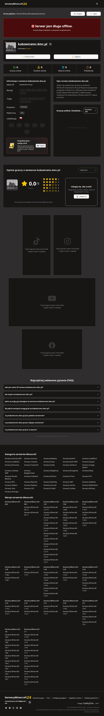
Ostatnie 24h (88, 111)
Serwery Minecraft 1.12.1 (31, 612)
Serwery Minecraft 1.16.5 (51, 573)
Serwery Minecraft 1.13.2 (12, 607)
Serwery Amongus (12, 492)
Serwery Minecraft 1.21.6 (51, 534)
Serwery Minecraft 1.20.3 (70, 524)
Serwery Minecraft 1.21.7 (51, 529)
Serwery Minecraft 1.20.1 (70, 534)
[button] (97, 4)
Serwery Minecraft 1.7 (32, 630)
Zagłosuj (77, 57)
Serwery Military (88, 488)
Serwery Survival (50, 485)
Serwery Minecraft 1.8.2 (12, 672)
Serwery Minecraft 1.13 (12, 602)
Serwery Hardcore (70, 465)
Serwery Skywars (30, 485)
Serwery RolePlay (50, 482)
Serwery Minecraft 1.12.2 (31, 607)
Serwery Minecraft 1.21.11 (51, 508)
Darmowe (24, 107)
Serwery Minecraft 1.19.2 (89, 519)
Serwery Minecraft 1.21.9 (51, 519)
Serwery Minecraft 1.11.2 (51, 607)
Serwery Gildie (49, 465)
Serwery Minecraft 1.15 (70, 568)
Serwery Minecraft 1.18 (12, 568)
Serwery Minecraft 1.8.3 (12, 667)
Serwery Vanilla (69, 485)
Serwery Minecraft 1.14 (90, 568)
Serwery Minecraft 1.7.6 (31, 657)
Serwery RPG (10, 482)
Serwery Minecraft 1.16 (51, 568)
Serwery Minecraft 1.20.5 (70, 513)
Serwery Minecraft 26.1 (32, 503)
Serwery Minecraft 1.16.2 (51, 589)
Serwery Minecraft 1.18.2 (12, 573)
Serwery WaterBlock (90, 485)
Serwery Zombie (69, 488)
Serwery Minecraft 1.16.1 (51, 594)
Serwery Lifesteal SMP (11, 472)
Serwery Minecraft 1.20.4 (70, 519)
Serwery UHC (29, 488)
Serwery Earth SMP (70, 462)
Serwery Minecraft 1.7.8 (31, 646)
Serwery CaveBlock (12, 462)
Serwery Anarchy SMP (13, 458)
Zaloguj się (82, 196)
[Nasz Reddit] (21, 708)
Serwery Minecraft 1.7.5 (31, 662)
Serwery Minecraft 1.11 (51, 602)
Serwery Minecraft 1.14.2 (89, 584)
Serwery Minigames (70, 471)
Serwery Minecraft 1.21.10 (51, 513)
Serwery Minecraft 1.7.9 (31, 641)
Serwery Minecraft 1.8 (12, 630)
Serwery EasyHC (88, 462)
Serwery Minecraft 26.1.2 (31, 508)
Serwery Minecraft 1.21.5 (51, 540)
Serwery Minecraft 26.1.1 (31, 513)
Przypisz (79, 14)
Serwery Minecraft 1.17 (32, 568)
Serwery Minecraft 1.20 (70, 503)
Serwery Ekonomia (12, 465)
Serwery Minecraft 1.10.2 (70, 607)
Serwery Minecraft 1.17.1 (31, 573)
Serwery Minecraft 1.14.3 (89, 579)
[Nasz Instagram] (17, 708)
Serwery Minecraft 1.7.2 (31, 678)
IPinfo (66, 436)
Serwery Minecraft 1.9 (90, 602)
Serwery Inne (10, 488)
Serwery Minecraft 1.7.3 (31, 672)
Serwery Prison (69, 476)
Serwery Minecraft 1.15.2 (70, 573)
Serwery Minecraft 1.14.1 (89, 589)
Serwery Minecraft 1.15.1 (70, 579)
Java (22, 113)
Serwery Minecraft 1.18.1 (12, 579)
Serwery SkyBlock (89, 482)
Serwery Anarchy (30, 458)
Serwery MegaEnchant (29, 472)
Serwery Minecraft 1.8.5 (12, 657)
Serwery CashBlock (89, 458)
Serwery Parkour (50, 476)
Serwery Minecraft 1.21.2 (51, 555)
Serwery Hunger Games (88, 466)
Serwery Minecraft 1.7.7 (31, 651)
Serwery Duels (49, 462)
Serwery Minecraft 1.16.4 (51, 579)
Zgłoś (95, 14)
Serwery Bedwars (50, 458)
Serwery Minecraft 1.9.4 (89, 607)
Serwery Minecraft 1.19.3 (89, 513)
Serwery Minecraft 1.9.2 (89, 618)
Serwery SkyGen (11, 485)
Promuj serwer (29, 57)
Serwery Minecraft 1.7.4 (31, 667)
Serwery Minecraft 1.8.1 (12, 678)
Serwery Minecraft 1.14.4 (89, 573)
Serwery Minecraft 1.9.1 (89, 623)
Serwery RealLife (30, 482)
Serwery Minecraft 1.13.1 (12, 612)
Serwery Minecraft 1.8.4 (12, 662)
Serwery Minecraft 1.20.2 (70, 529)
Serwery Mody (87, 471)
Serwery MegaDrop (51, 471)
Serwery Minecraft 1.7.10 (31, 636)
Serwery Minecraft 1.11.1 (51, 612)
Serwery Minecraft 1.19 (90, 503)
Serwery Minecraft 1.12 (32, 602)
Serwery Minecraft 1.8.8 (12, 641)
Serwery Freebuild (31, 465)
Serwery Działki (50, 488)
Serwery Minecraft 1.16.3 (51, 584)
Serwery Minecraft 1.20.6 (70, 508)
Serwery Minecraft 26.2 (12, 503)
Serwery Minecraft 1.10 (70, 602)
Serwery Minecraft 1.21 (51, 503)
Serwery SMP (68, 482)
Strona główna (9, 14)
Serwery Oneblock (31, 476)
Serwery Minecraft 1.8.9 (12, 636)
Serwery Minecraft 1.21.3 (51, 550)
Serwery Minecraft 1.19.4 (89, 508)
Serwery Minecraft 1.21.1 (51, 561)
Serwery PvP (87, 476)
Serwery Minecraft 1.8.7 (12, 646)
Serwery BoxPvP (69, 458)
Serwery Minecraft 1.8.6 (12, 651)
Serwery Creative (30, 462)
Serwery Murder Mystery (11, 477)
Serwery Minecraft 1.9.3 (89, 612)
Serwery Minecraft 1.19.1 (89, 524)
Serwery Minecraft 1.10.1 (70, 612)
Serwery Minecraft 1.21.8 (51, 524)
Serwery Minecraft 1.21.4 (51, 545)
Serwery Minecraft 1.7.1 (31, 683)
